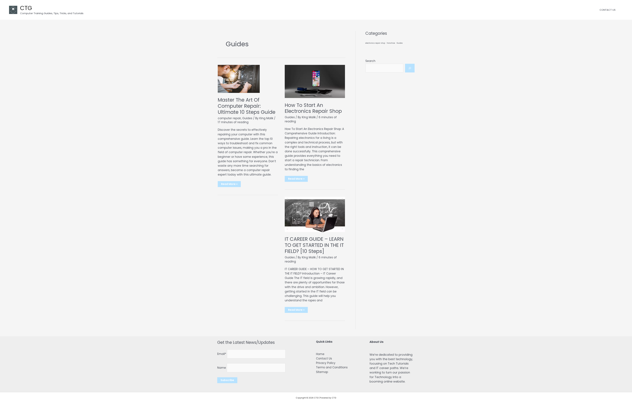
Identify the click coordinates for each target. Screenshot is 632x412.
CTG (26, 8)
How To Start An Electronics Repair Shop (313, 108)
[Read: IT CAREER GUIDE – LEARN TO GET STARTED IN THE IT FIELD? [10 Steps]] (315, 214)
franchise (391, 43)
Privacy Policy (325, 363)
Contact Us (324, 358)
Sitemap (322, 372)
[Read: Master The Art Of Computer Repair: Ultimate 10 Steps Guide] (239, 79)
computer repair (229, 118)
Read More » (229, 184)
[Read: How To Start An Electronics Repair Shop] (315, 81)
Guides (247, 118)
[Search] (410, 68)
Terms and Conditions (332, 367)
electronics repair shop (375, 43)
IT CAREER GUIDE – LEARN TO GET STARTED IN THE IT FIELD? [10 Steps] (314, 245)
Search (370, 61)
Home (320, 354)
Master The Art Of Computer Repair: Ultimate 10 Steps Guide (246, 106)
